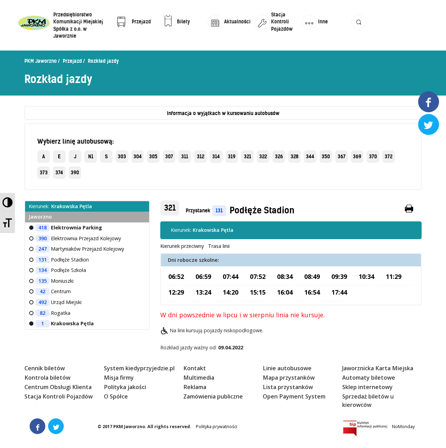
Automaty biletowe (368, 377)
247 (42, 248)
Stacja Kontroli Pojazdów (58, 396)
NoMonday (403, 427)
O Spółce (116, 396)
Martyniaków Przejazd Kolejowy (87, 248)
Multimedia (198, 377)
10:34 (366, 276)
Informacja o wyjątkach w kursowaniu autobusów (223, 113)
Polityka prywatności (216, 427)
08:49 (312, 276)
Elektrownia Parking (76, 227)
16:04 (285, 292)
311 (184, 156)
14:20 (230, 292)
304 (137, 156)
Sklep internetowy (367, 387)
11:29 (393, 276)
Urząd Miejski (66, 302)
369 (357, 156)
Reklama (194, 387)
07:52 (258, 276)
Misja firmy (119, 377)
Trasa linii (219, 246)
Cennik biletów (44, 368)
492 (42, 302)
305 (153, 156)
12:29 (176, 292)
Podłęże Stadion (262, 210)
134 (42, 270)
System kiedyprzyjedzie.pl (139, 368)
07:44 (230, 276)
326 (279, 156)
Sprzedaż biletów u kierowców (368, 400)
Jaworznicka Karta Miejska (377, 368)
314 (216, 156)
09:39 (339, 276)
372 (388, 156)
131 (219, 210)
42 (42, 291)
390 (75, 172)
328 (295, 156)
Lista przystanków (288, 387)
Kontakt (194, 368)
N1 (90, 156)
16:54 (312, 292)
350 (326, 156)
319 (232, 156)
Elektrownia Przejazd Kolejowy (86, 238)
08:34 (285, 276)
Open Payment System (294, 396)
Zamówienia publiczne (213, 396)
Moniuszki (62, 281)
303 (122, 156)
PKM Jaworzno (40, 61)
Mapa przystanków (289, 377)
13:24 (203, 292)
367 (342, 156)
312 (200, 156)
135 (42, 281)
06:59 (203, 276)
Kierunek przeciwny (182, 246)
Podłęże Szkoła (68, 270)
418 (42, 227)
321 (247, 156)
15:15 (258, 292)
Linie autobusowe (287, 368)
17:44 (339, 292)
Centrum (61, 291)
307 (169, 156)
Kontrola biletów (47, 377)
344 (310, 156)
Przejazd (72, 61)
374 (59, 172)
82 (42, 313)
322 (263, 156)
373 (44, 172)
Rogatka (60, 313)
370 (373, 156)
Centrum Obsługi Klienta (58, 387)
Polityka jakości (125, 387)
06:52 (176, 276)
